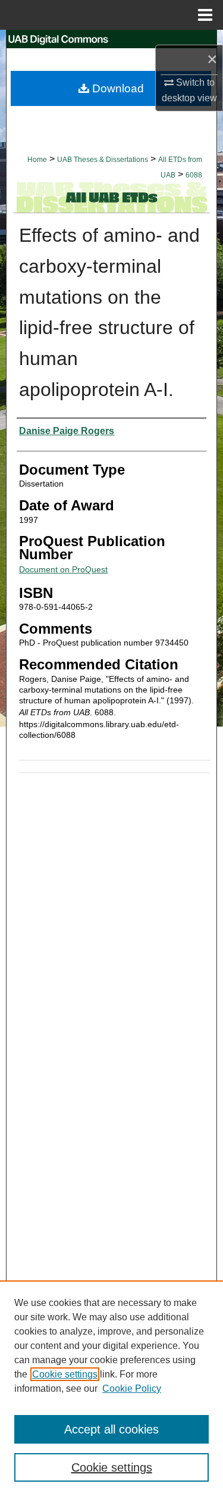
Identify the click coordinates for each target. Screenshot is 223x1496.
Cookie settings (65, 1374)
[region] (111, 1388)
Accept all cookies (111, 1429)
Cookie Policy (131, 1388)
